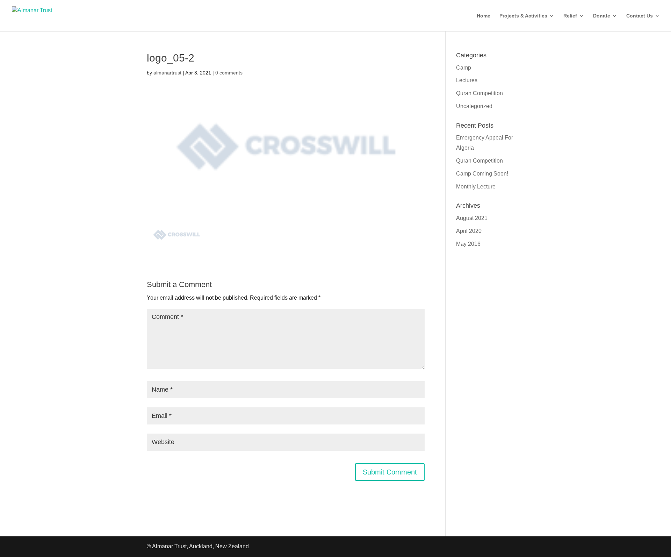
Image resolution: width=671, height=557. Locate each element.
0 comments (229, 73)
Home (483, 16)
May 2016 (468, 244)
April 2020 (469, 231)
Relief (570, 16)
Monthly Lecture (476, 187)
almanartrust (167, 73)
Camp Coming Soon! (482, 174)
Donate (601, 16)
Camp (463, 68)
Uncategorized (474, 106)
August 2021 (472, 218)
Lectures (466, 80)
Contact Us (639, 16)
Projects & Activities (523, 16)
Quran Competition (479, 93)
